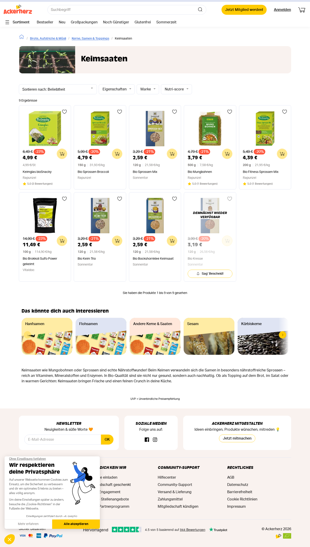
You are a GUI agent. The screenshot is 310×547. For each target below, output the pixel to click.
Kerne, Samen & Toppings (90, 38)
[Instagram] (155, 440)
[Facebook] (147, 440)
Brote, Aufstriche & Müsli (48, 38)
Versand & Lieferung (175, 492)
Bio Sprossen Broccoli (93, 172)
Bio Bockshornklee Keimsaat (153, 258)
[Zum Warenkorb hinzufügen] (62, 154)
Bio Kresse (195, 258)
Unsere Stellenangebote (108, 499)
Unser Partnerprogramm (108, 506)
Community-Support (178, 467)
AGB (230, 477)
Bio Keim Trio (87, 258)
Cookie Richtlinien (242, 499)
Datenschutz (237, 485)
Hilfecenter (167, 477)
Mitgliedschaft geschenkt (109, 485)
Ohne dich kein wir (107, 467)
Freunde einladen (102, 477)
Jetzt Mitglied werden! (244, 10)
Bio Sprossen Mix (145, 172)
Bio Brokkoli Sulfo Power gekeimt (40, 261)
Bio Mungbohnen (200, 172)
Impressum (236, 506)
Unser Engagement (104, 492)
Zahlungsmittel (170, 499)
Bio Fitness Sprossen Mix (260, 172)
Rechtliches (240, 467)
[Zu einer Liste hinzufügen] (64, 111)
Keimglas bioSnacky (37, 172)
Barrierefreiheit (239, 492)
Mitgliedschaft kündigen (178, 506)
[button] (282, 334)
